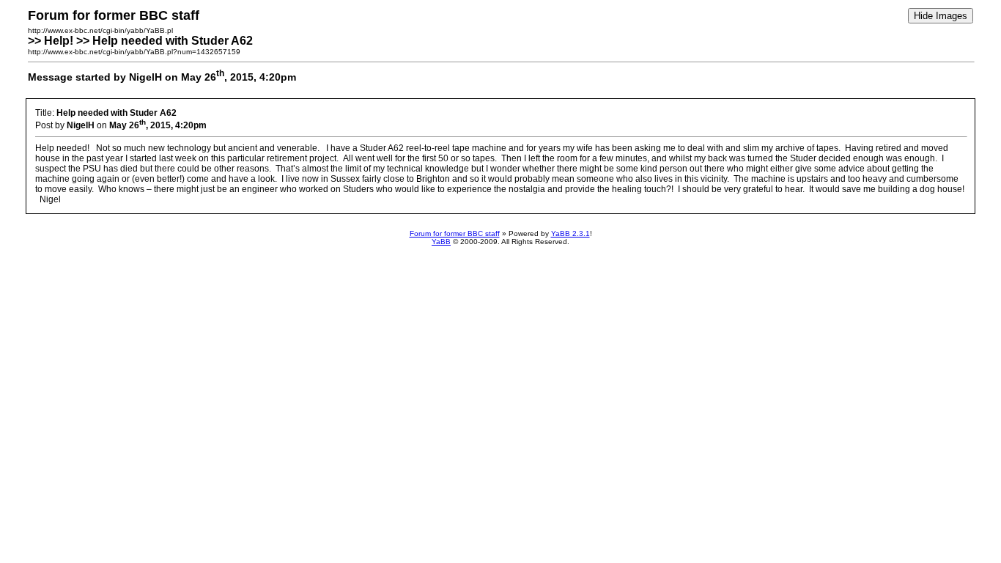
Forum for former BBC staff (455, 233)
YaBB (441, 242)
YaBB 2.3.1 (570, 233)
